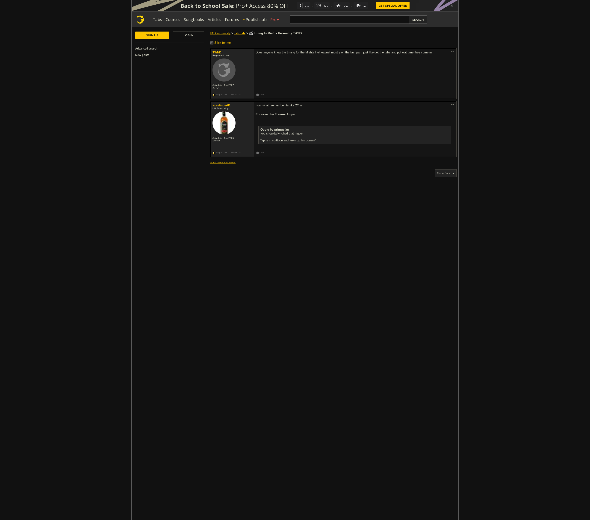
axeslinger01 (221, 105)
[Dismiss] (452, 5)
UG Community (220, 33)
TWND (216, 52)
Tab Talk (239, 33)
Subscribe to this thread (223, 162)
